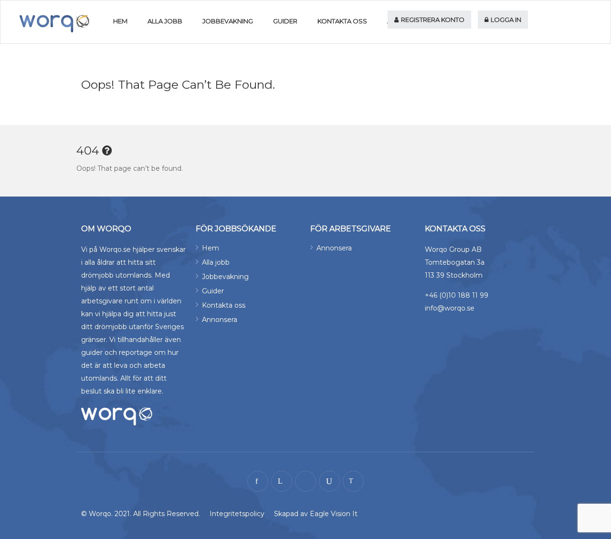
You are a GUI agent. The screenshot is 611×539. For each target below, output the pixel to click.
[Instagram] (305, 481)
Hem (120, 21)
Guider (285, 21)
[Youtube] (329, 481)
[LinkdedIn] (281, 481)
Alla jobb (164, 21)
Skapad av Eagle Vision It (316, 513)
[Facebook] (257, 481)
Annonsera (219, 319)
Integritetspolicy (237, 513)
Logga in (505, 19)
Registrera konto (432, 19)
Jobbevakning (227, 21)
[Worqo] (55, 23)
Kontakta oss (342, 21)
